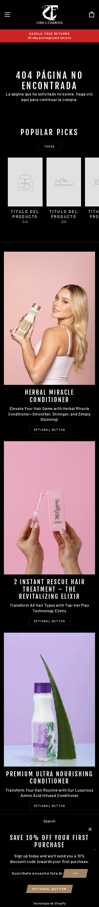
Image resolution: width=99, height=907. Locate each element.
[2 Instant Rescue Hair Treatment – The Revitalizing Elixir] (49, 507)
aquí (25, 99)
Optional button (49, 429)
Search (49, 821)
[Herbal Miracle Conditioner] (49, 318)
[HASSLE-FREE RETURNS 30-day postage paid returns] (49, 36)
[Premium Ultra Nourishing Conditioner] (49, 700)
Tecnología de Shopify (49, 903)
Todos (49, 146)
